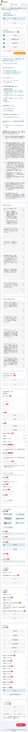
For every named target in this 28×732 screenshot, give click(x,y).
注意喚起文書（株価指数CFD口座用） (13, 72)
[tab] (4, 4)
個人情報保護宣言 (9, 110)
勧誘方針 (7, 101)
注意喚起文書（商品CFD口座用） (12, 73)
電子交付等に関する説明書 (11, 63)
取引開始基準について (10, 82)
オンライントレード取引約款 (11, 80)
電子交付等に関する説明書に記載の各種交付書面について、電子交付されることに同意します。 (15, 138)
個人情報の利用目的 (9, 108)
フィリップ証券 (5, 729)
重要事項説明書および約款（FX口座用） (14, 90)
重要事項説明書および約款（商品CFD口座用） (14, 95)
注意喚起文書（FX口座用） (11, 70)
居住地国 (4, 375)
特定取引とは (6, 377)
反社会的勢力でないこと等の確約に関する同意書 (14, 126)
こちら (16, 481)
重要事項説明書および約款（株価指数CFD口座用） (14, 92)
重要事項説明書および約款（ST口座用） (14, 98)
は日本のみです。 (8, 375)
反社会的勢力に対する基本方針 (12, 117)
